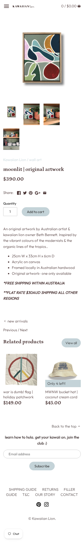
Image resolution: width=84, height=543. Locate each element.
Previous (10, 330)
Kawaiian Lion (14, 159)
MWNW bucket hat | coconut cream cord (61, 394)
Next (24, 330)
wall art (35, 159)
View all (71, 343)
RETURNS (50, 489)
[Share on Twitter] (25, 192)
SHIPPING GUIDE (23, 489)
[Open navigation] (6, 6)
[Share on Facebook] (19, 192)
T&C (26, 494)
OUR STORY (45, 494)
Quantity (9, 204)
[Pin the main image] (31, 192)
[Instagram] (46, 504)
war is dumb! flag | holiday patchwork (18, 394)
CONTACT (69, 494)
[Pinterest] (38, 504)
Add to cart (35, 212)
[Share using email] (45, 192)
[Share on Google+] (37, 192)
